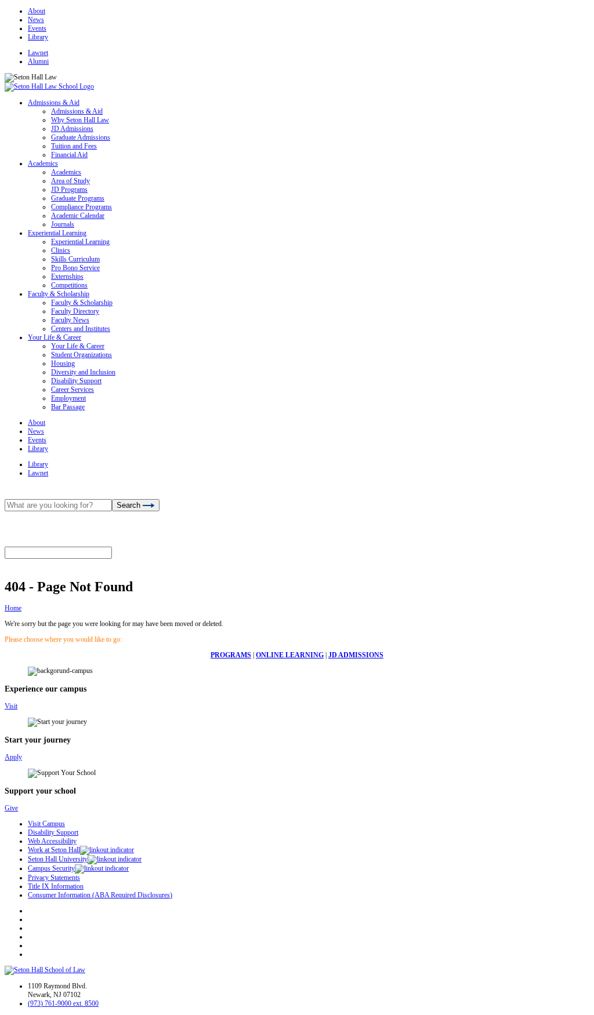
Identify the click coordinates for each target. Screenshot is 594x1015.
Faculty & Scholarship (58, 294)
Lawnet (38, 53)
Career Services (72, 389)
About (36, 11)
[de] (589, 1010)
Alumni (38, 61)
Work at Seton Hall (54, 850)
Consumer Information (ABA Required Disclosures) (100, 895)
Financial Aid (69, 155)
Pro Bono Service (75, 268)
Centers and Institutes (80, 329)
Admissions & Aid (53, 103)
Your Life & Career (54, 337)
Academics (43, 163)
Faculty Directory (75, 311)
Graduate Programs (77, 198)
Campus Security (51, 868)
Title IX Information (56, 886)
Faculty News (70, 320)
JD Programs (69, 189)
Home (13, 608)
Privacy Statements (54, 878)
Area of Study (70, 181)
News (36, 20)
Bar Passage (68, 407)
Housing (63, 363)
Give (11, 808)
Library (38, 37)
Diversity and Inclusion (83, 372)
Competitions (69, 285)
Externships (67, 276)
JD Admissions (72, 129)
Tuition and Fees (74, 146)
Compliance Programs (81, 207)
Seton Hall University (58, 859)
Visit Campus (46, 824)
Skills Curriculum (75, 259)
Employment (68, 398)
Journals (62, 224)
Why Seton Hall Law (80, 120)
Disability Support (76, 381)
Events (37, 28)
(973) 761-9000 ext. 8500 (63, 1003)
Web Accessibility (52, 841)
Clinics (60, 250)
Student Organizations (81, 355)
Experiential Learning (57, 233)
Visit (11, 706)
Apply (13, 757)
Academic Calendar (77, 216)
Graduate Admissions (80, 137)
